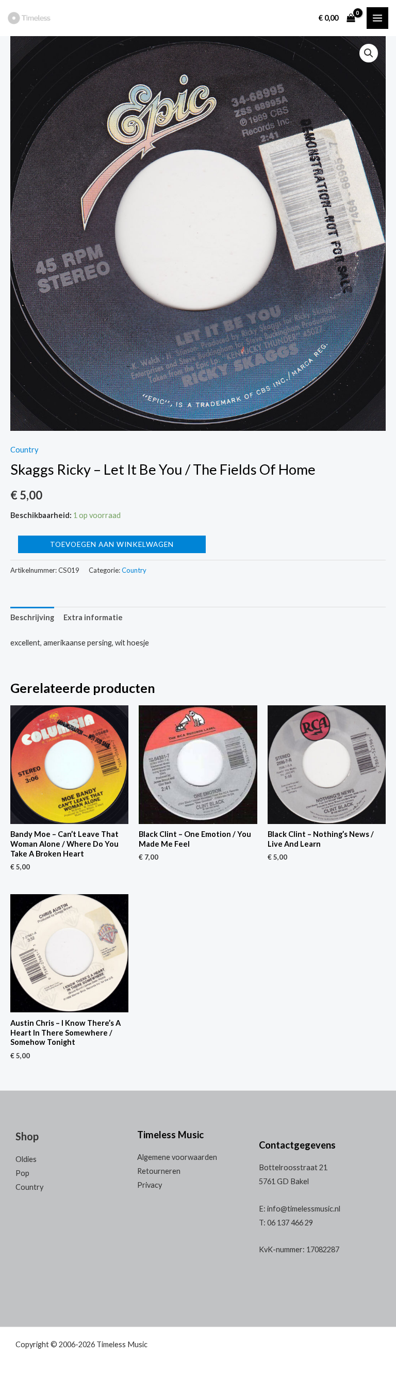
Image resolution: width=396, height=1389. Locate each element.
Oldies (26, 1159)
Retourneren (158, 1171)
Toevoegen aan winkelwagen (112, 544)
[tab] (32, 617)
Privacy (149, 1185)
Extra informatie (93, 617)
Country (24, 449)
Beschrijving (32, 617)
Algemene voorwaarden (177, 1157)
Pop (22, 1173)
